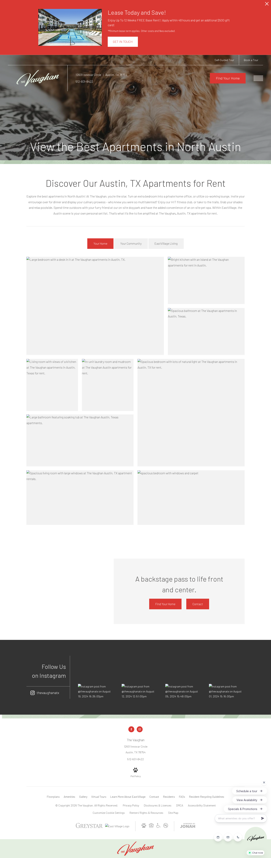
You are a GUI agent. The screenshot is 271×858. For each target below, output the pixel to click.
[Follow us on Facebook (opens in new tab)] (131, 729)
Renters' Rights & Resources (146, 812)
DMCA (179, 805)
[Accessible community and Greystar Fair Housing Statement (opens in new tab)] (158, 826)
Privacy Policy (131, 805)
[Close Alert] (267, 5)
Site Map (173, 812)
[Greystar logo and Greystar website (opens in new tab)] (89, 828)
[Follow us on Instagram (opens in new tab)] (140, 729)
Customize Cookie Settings (109, 812)
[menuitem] (53, 797)
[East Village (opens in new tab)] (117, 826)
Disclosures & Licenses (157, 805)
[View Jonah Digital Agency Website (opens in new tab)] (187, 826)
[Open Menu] (258, 78)
